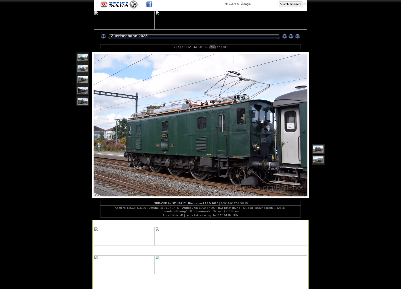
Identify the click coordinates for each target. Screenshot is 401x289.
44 (200, 46)
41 (183, 46)
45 (206, 46)
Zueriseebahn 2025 (129, 36)
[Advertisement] (200, 222)
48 (224, 46)
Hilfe (235, 215)
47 (218, 46)
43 (195, 46)
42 (189, 46)
